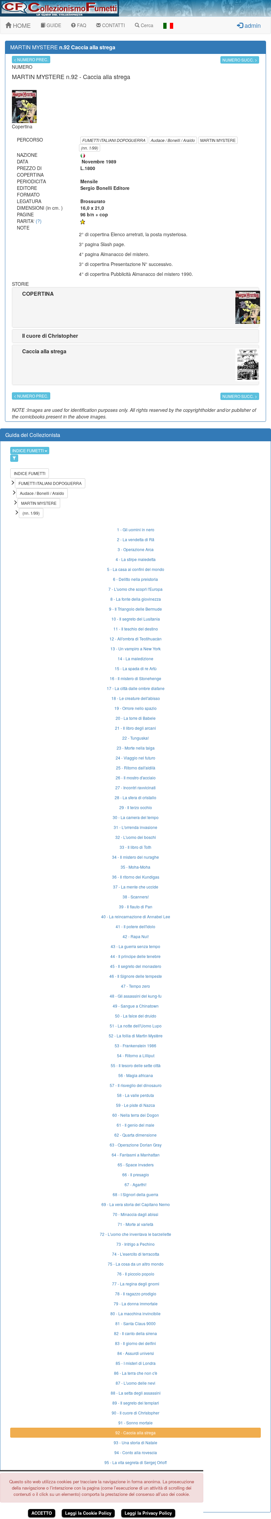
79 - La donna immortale (136, 1303)
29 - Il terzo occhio (135, 807)
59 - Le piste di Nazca (135, 1105)
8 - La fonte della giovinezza (135, 599)
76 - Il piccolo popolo (135, 1274)
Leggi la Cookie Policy (88, 1513)
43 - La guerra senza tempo (135, 946)
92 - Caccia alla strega (135, 1432)
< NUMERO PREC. (31, 59)
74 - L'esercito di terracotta (135, 1254)
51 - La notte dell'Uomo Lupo (136, 1025)
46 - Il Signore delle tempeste (135, 976)
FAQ (81, 25)
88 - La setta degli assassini (136, 1393)
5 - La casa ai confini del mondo (135, 569)
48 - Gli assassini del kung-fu (136, 996)
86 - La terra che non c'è (135, 1373)
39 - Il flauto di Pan (135, 906)
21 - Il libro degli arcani (135, 728)
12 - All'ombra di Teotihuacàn (135, 638)
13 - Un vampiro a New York (135, 648)
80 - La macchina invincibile (135, 1313)
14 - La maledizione (135, 658)
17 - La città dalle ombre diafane (136, 688)
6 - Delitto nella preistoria (135, 579)
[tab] (135, 307)
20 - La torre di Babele (136, 718)
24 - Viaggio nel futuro (135, 757)
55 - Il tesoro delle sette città (136, 1065)
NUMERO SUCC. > (239, 60)
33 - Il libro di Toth (135, 847)
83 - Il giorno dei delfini (135, 1343)
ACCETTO (41, 1513)
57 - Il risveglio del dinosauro (136, 1085)
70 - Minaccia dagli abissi (135, 1214)
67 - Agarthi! (135, 1184)
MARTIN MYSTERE (218, 140)
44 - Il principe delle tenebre (135, 956)
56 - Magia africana (135, 1075)
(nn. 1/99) (89, 148)
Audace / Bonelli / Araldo (173, 140)
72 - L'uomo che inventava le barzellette (135, 1234)
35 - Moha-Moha (135, 867)
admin (252, 25)
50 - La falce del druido (135, 1016)
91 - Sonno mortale (135, 1422)
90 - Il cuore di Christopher (135, 1412)
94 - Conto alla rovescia (135, 1452)
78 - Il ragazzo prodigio (135, 1293)
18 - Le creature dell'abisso (135, 698)
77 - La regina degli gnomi (135, 1283)
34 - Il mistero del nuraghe (135, 857)
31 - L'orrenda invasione (135, 827)
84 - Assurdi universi (135, 1353)
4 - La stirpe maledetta (136, 559)
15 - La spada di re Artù (136, 668)
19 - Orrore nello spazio (135, 708)
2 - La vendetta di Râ (135, 539)
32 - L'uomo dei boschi (135, 837)
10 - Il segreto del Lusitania (135, 619)
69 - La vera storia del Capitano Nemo (135, 1204)
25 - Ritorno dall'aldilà (135, 767)
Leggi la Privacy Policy (148, 1513)
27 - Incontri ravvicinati (135, 787)
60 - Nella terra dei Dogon (135, 1115)
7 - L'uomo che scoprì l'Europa (135, 589)
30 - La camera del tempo (136, 817)
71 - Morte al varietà (135, 1224)
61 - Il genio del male (135, 1125)
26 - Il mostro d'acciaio (136, 777)
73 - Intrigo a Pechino (135, 1244)
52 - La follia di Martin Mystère (136, 1035)
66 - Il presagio (135, 1174)
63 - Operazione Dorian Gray (136, 1145)
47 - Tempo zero (135, 986)
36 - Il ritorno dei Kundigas (135, 877)
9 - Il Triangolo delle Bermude (135, 609)
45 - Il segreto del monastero (135, 966)
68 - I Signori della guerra (135, 1194)
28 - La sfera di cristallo (135, 797)
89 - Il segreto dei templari (135, 1403)
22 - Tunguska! (135, 738)
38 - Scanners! (136, 896)
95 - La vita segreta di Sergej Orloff (135, 1462)
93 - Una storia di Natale (135, 1442)
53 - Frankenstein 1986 (135, 1045)
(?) (39, 221)
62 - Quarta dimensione (135, 1135)
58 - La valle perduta (135, 1095)
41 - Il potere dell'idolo (135, 926)
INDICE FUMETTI (28, 450)
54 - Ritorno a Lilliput (135, 1055)
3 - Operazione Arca (136, 549)
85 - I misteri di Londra (136, 1363)
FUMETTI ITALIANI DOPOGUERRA (113, 140)
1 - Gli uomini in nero (135, 529)
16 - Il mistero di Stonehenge (135, 678)
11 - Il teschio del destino (135, 628)
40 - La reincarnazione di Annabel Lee (135, 916)
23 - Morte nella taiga (136, 748)
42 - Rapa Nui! (136, 936)
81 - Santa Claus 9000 (135, 1323)
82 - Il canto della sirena (135, 1333)
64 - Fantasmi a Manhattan (136, 1154)
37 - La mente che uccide (135, 887)
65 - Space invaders (136, 1164)
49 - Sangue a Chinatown (136, 1006)
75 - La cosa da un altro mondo (136, 1264)
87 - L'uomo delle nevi (135, 1383)
